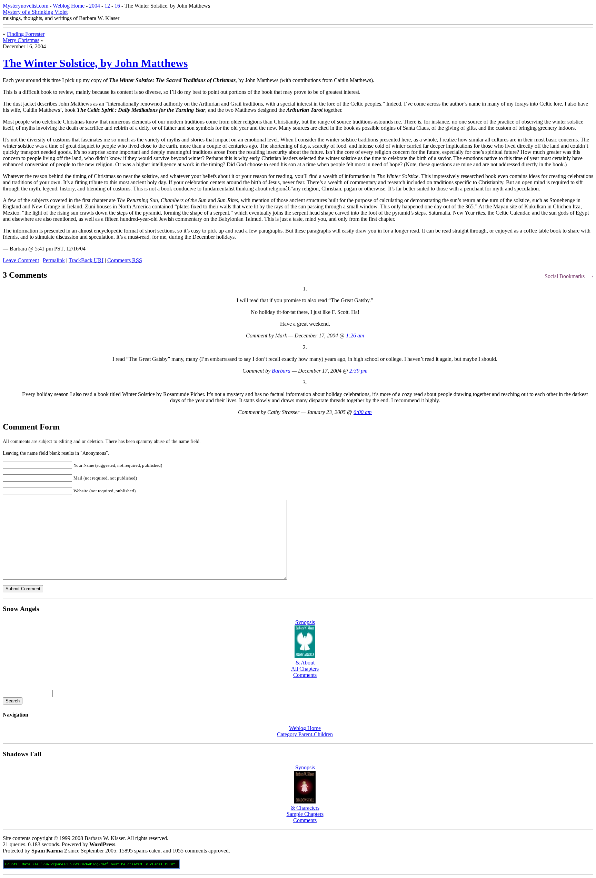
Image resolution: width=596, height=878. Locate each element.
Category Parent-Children (305, 734)
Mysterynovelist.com (25, 6)
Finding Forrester (25, 34)
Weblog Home (69, 6)
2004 (94, 6)
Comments (124, 260)
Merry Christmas (21, 40)
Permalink (54, 260)
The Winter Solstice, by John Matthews (95, 63)
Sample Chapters (305, 814)
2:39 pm (358, 371)
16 (117, 6)
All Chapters (305, 669)
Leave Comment (21, 260)
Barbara (281, 371)
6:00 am (363, 412)
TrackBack (86, 260)
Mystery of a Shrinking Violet (35, 12)
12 (107, 6)
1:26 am (355, 335)
